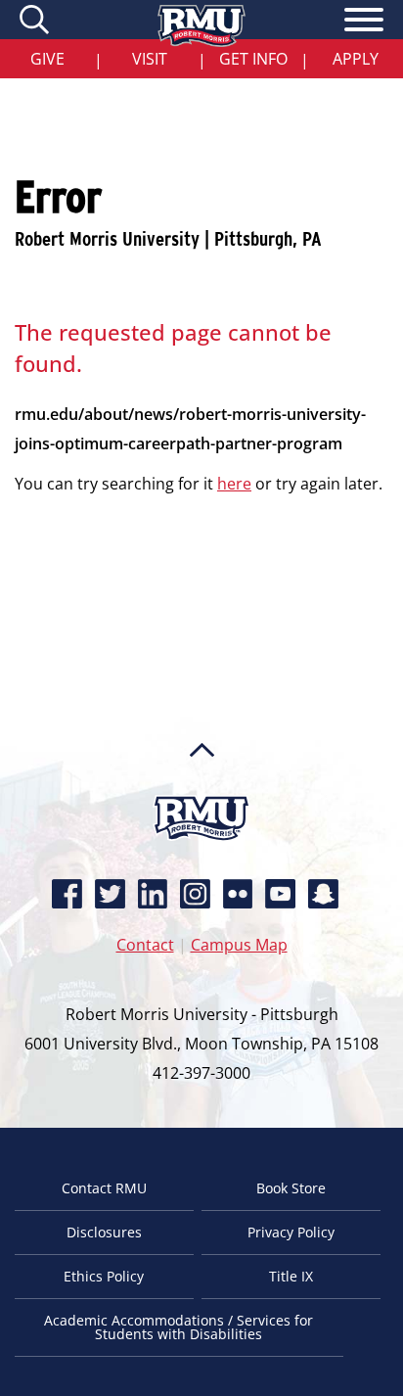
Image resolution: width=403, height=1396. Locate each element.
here (234, 483)
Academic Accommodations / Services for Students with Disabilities (178, 1327)
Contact (145, 944)
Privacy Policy (291, 1232)
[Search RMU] (37, 19)
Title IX (291, 1276)
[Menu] (363, 22)
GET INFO (253, 59)
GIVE (47, 59)
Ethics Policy (104, 1276)
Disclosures (104, 1232)
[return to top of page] (202, 787)
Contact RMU (104, 1188)
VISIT (149, 59)
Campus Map (239, 944)
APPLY (356, 59)
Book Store (291, 1188)
